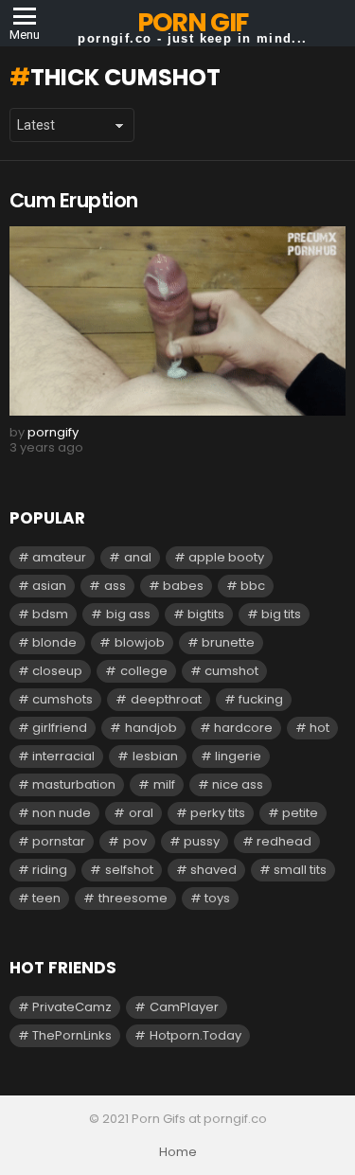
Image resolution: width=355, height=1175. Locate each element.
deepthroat (166, 699)
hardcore (243, 728)
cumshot (231, 671)
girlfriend (59, 728)
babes (183, 586)
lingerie (238, 756)
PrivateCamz (72, 1007)
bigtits (205, 614)
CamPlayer (184, 1007)
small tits (300, 870)
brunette (228, 642)
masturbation (73, 784)
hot (319, 728)
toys (217, 898)
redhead (284, 841)
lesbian (155, 756)
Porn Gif (192, 22)
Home (178, 1152)
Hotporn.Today (195, 1035)
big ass (128, 614)
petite (300, 813)
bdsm (50, 614)
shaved (213, 870)
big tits (281, 614)
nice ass (237, 784)
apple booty (226, 557)
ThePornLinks (72, 1035)
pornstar (58, 841)
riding (49, 870)
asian (49, 586)
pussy (202, 841)
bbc (252, 586)
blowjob (140, 642)
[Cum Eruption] (177, 321)
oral (141, 813)
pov (135, 841)
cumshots (62, 699)
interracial (63, 756)
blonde (54, 642)
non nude (61, 813)
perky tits (217, 813)
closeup (57, 671)
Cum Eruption (73, 200)
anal (137, 557)
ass (115, 586)
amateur (59, 557)
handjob (151, 728)
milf (164, 784)
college (144, 671)
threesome (133, 898)
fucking (261, 699)
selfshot (129, 870)
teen (46, 898)
